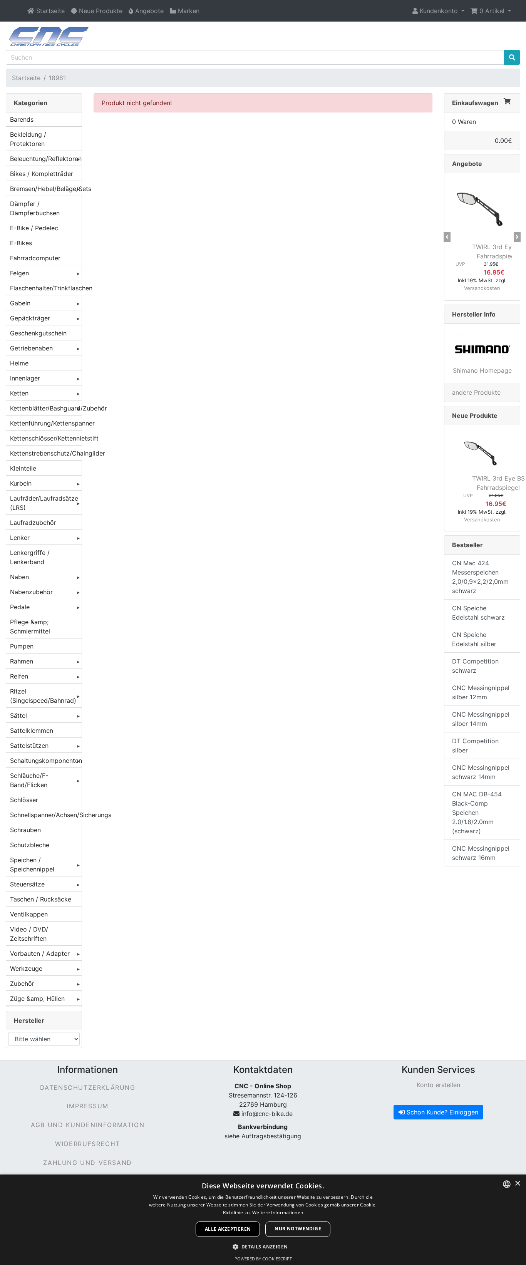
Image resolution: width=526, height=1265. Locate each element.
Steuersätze (27, 884)
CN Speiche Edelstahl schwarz (478, 612)
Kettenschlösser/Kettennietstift (46, 438)
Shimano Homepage (482, 370)
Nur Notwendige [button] (298, 1228)
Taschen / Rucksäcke (40, 899)
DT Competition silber (475, 745)
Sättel (18, 715)
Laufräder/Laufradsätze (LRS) (44, 502)
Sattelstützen (29, 745)
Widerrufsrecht (87, 1144)
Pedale (20, 607)
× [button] (517, 1183)
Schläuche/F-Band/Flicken (29, 780)
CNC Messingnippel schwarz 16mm (480, 852)
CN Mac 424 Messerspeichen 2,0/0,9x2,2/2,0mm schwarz (480, 577)
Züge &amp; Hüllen (37, 998)
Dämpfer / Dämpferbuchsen (35, 208)
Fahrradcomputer (35, 258)
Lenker (20, 537)
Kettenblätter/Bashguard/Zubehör (46, 408)
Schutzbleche (29, 845)
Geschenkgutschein (38, 333)
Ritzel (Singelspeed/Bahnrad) (43, 695)
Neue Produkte (475, 415)
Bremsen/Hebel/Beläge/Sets (46, 189)
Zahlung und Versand (87, 1162)
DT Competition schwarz (475, 665)
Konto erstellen (438, 1085)
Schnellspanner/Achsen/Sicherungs (46, 815)
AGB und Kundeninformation (87, 1125)
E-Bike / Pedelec (34, 228)
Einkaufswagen (475, 103)
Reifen (19, 676)
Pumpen (22, 646)
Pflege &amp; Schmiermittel (30, 626)
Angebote (467, 164)
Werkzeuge (26, 968)
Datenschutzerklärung (88, 1087)
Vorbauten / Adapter (40, 953)
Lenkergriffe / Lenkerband (30, 557)
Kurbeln (21, 483)
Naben (19, 577)
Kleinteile (23, 468)
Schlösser (24, 800)
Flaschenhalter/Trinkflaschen (46, 288)
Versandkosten (482, 288)
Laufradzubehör (33, 522)
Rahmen (21, 661)
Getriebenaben (31, 348)
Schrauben (25, 830)
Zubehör (22, 983)
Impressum (87, 1106)
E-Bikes (21, 243)
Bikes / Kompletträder (41, 174)
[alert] (263, 1220)
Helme (19, 363)
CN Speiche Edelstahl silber (474, 639)
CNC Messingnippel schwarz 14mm (480, 772)
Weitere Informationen (277, 1212)
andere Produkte (476, 392)
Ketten (19, 393)
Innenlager (25, 378)
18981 (57, 78)
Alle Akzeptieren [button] (228, 1229)
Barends (22, 119)
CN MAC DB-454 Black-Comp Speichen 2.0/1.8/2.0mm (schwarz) (477, 812)
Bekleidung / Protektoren (28, 139)
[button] (438, 10)
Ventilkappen (29, 914)
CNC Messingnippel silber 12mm (480, 692)
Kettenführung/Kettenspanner (46, 423)
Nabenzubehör (31, 592)
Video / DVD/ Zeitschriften (29, 933)
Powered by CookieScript (263, 1259)
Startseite (26, 78)
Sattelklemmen (31, 730)
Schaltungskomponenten (46, 760)
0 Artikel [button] (491, 11)
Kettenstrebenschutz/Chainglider (46, 453)
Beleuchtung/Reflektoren (46, 159)
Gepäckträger (30, 318)
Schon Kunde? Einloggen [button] (441, 1112)
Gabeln (20, 303)
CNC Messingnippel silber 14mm (480, 718)
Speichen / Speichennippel (32, 864)
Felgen (19, 273)
